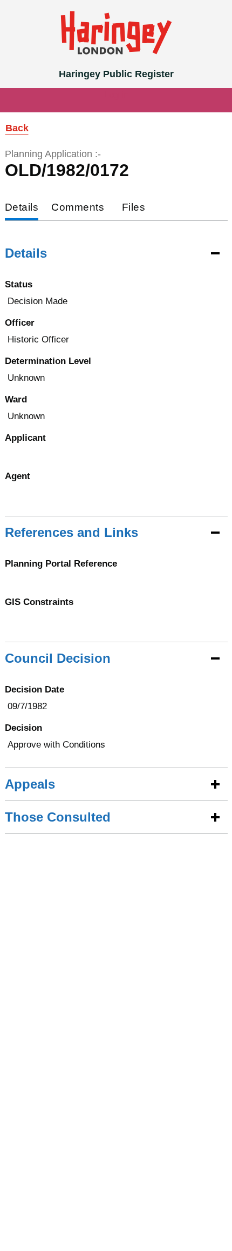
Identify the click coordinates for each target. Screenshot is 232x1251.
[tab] (22, 208)
